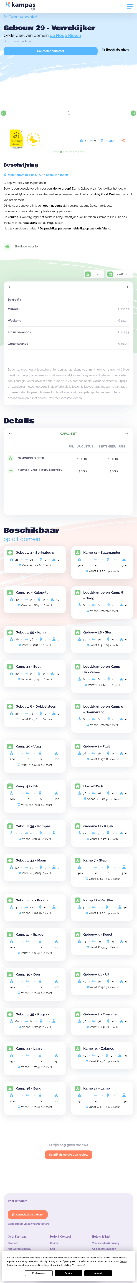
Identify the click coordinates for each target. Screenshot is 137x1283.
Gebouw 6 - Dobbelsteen (36, 706)
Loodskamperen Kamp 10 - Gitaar (101, 669)
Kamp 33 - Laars (29, 1048)
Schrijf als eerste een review (68, 1154)
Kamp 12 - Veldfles (98, 900)
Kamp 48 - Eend (28, 1088)
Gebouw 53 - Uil (96, 974)
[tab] (53, 151)
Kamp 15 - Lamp (96, 1088)
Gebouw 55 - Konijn (31, 632)
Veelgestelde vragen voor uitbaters (28, 1223)
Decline (68, 1273)
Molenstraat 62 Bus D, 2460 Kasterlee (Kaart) (38, 175)
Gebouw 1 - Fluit (96, 746)
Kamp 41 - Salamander (101, 552)
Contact (54, 1243)
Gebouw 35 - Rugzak (32, 1014)
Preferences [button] (78, 1265)
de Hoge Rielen (65, 35)
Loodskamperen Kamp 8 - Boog (103, 595)
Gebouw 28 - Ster (97, 632)
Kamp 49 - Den (28, 974)
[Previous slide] (3, 113)
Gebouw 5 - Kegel (97, 934)
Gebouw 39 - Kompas (33, 826)
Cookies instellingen (104, 1248)
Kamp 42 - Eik (27, 786)
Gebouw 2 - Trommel (100, 1014)
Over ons (13, 1243)
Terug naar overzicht (22, 16)
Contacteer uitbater (50, 51)
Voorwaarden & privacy (106, 1243)
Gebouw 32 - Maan (31, 860)
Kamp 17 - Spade (29, 934)
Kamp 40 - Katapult (32, 592)
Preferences (38, 1273)
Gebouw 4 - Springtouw (35, 552)
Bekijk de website (26, 246)
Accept (98, 1273)
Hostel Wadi (93, 786)
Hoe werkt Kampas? (19, 1248)
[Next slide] (133, 113)
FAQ (52, 1248)
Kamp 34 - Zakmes (98, 1048)
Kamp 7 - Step (94, 860)
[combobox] (97, 274)
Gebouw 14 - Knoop (32, 900)
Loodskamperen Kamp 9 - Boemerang (103, 709)
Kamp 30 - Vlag (28, 746)
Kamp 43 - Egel (28, 666)
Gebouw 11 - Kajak (98, 826)
